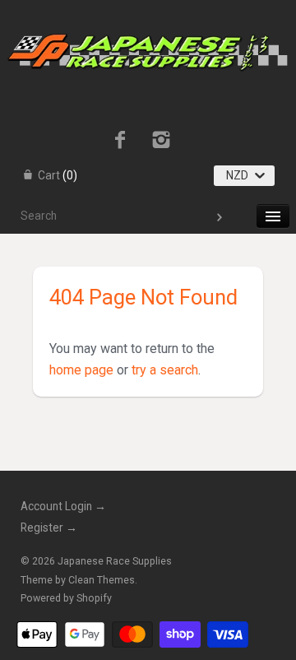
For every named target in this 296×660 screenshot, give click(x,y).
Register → (49, 527)
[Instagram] (161, 141)
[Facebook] (119, 141)
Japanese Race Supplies (115, 561)
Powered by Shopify (66, 598)
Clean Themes (101, 580)
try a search (165, 370)
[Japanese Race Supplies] (147, 14)
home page (81, 370)
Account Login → (63, 506)
